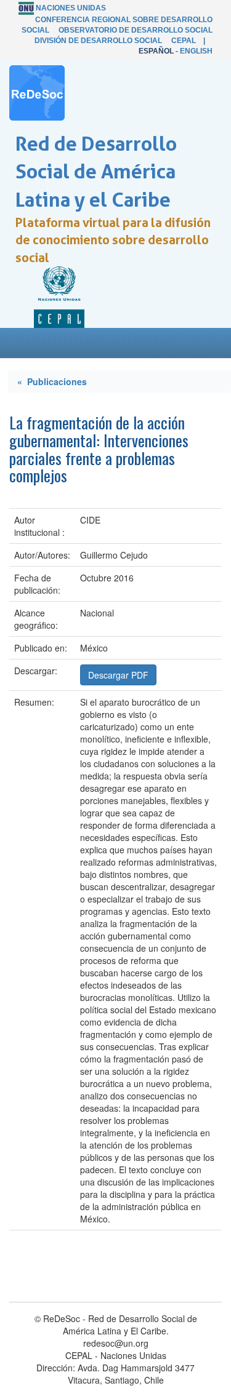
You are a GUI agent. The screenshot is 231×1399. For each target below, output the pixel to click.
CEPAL (183, 40)
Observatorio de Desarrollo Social (136, 30)
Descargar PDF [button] (118, 675)
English (196, 51)
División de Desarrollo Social (98, 40)
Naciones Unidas (71, 8)
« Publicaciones (52, 381)
